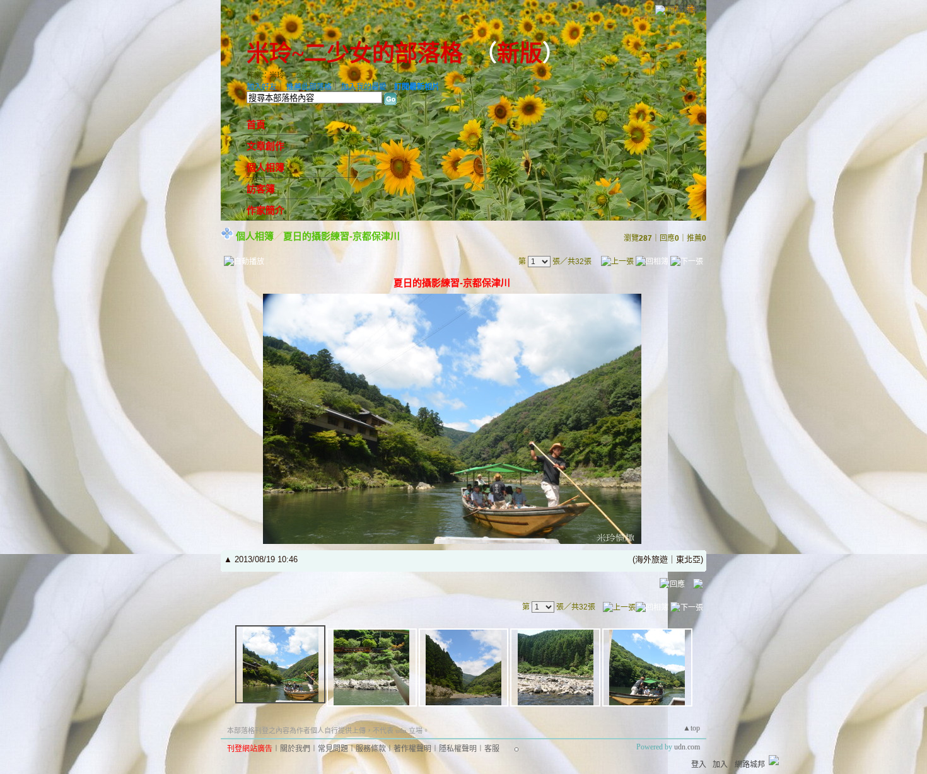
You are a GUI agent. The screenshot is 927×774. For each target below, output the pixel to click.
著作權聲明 (412, 748)
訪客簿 (261, 189)
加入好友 (262, 87)
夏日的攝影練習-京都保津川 (341, 236)
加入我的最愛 (364, 87)
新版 (519, 53)
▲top (691, 728)
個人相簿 (265, 168)
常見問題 (333, 748)
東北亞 (688, 559)
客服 (491, 748)
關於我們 (295, 748)
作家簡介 (265, 210)
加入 (720, 764)
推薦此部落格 (309, 87)
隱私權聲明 (458, 748)
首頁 (256, 125)
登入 (698, 764)
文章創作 (265, 146)
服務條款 (371, 748)
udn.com (687, 746)
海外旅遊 (651, 559)
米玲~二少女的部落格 (355, 53)
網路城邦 (683, 9)
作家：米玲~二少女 (279, 75)
